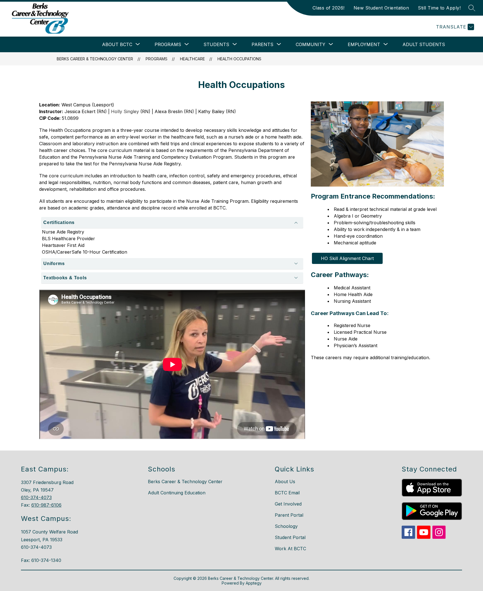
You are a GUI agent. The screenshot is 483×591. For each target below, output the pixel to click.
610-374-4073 (36, 497)
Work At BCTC (290, 548)
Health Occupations (239, 58)
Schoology (286, 526)
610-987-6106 (46, 505)
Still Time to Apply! (439, 8)
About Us (285, 481)
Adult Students (423, 44)
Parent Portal (289, 515)
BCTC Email (287, 492)
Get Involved (288, 504)
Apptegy (254, 583)
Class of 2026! (328, 8)
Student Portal (290, 537)
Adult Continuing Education (176, 492)
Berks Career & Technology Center (95, 58)
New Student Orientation (381, 8)
